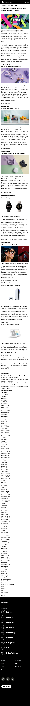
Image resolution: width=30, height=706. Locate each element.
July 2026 (3, 396)
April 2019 (4, 552)
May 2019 (3, 550)
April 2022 (4, 487)
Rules (2, 586)
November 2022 (5, 475)
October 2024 (5, 434)
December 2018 (5, 559)
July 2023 (3, 461)
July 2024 (3, 439)
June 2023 (4, 462)
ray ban (25, 367)
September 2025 (5, 414)
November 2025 (5, 411)
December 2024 (5, 430)
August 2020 (4, 523)
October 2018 (5, 562)
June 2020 (4, 527)
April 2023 (4, 466)
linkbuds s (9, 365)
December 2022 (5, 473)
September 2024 (5, 436)
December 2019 (5, 537)
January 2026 (5, 407)
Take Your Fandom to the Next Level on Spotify (13, 385)
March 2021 (4, 511)
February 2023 (5, 469)
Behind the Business (6, 581)
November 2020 (5, 518)
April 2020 (4, 530)
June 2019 (4, 548)
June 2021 (4, 505)
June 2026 (4, 398)
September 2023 (5, 457)
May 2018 (3, 571)
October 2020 (5, 519)
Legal (3, 694)
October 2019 (5, 541)
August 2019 (4, 544)
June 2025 (4, 419)
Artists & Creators (6, 579)
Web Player (18, 666)
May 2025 (4, 421)
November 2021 (5, 496)
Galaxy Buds (17, 364)
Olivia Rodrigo (4, 367)
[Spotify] (6, 2)
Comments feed (5, 594)
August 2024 (4, 437)
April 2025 (4, 423)
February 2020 (5, 534)
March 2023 (4, 468)
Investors (3, 670)
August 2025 (4, 416)
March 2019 (4, 553)
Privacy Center (7, 694)
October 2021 (4, 498)
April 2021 (4, 509)
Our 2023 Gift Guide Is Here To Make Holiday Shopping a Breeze (13, 9)
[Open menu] (28, 2)
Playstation (18, 367)
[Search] (25, 2)
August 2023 (4, 459)
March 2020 (4, 532)
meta (13, 365)
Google (22, 364)
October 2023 (5, 455)
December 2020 (5, 516)
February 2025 (5, 427)
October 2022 (5, 477)
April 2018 (4, 573)
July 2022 (3, 482)
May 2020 (4, 528)
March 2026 (4, 403)
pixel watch (12, 367)
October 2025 (5, 412)
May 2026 (4, 400)
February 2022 (5, 491)
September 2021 (5, 500)
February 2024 (5, 448)
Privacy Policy (13, 694)
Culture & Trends (5, 582)
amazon (6, 364)
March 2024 (4, 446)
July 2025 (3, 418)
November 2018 (5, 561)
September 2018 (5, 564)
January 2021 (4, 514)
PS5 (22, 367)
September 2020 (5, 521)
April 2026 (4, 402)
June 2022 (4, 484)
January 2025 (5, 428)
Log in (2, 590)
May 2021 (3, 507)
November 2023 (5, 453)
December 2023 (5, 452)
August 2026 (4, 394)
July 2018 (3, 568)
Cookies (18, 694)
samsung (3, 368)
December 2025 (5, 409)
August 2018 (4, 566)
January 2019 (4, 557)
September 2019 (5, 543)
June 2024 (4, 441)
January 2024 (5, 450)
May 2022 (4, 486)
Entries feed (4, 592)
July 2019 (3, 546)
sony (7, 368)
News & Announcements (7, 584)
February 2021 (5, 512)
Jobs (2, 666)
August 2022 (4, 480)
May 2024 (4, 443)
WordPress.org (5, 596)
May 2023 (4, 464)
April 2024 (4, 444)
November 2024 (5, 432)
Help (16, 663)
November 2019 (5, 539)
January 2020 (5, 536)
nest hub (25, 365)
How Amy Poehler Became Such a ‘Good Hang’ (13, 383)
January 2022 (4, 493)
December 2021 (5, 494)
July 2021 (3, 503)
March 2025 (4, 425)
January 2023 (4, 471)
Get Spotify (7, 686)
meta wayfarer (18, 365)
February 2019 (5, 555)
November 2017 (5, 575)
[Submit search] (28, 371)
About (3, 663)
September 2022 (5, 478)
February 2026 (5, 405)
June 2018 (4, 569)
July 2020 (4, 525)
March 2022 (4, 489)
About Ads (22, 694)
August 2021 (4, 502)
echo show (11, 364)
